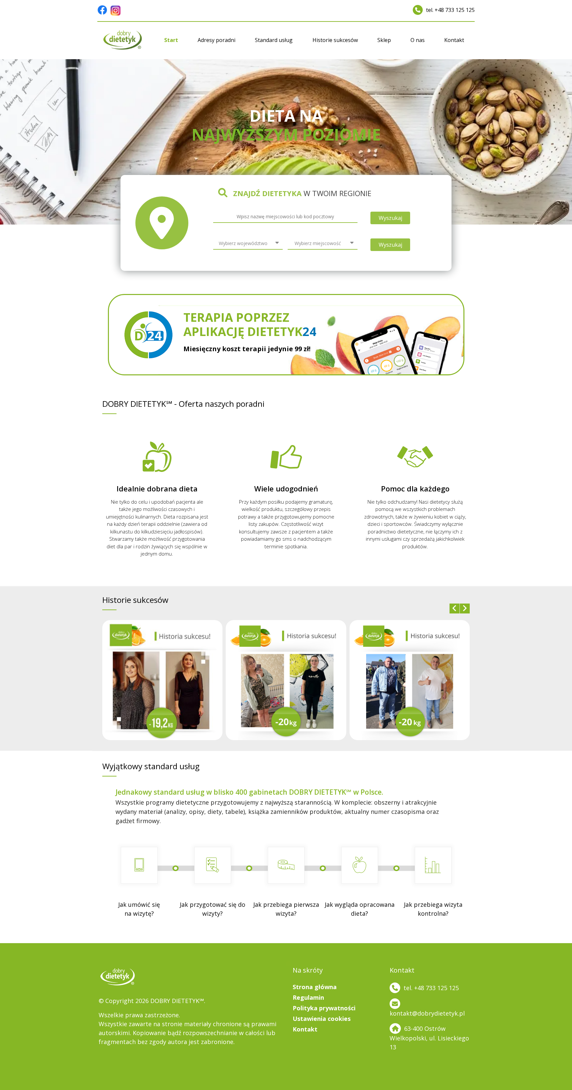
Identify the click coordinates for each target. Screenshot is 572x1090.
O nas (417, 40)
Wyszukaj (390, 218)
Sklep (384, 40)
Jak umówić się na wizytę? (139, 909)
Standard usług (274, 40)
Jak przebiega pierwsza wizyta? (286, 909)
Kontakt (454, 40)
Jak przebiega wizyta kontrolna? (433, 909)
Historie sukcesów (335, 40)
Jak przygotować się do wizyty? (212, 909)
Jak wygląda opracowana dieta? (360, 909)
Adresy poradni (216, 40)
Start (171, 40)
